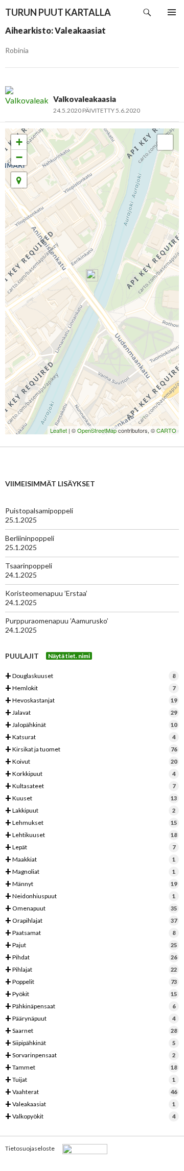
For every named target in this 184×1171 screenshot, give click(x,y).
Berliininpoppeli (29, 538)
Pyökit (91, 994)
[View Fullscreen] (165, 142)
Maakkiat (90, 859)
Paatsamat (90, 933)
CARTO (166, 430)
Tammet (91, 1067)
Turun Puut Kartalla (58, 12)
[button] (19, 180)
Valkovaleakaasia (84, 98)
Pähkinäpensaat (90, 1006)
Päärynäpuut (90, 1018)
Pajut (91, 945)
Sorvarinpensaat (90, 1055)
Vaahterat (91, 1092)
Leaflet (58, 430)
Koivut (91, 762)
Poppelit (91, 982)
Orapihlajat (91, 921)
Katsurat (90, 737)
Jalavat (91, 713)
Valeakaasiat (90, 1104)
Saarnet (91, 1031)
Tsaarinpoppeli (28, 565)
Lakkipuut (90, 810)
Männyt (91, 884)
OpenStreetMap (97, 430)
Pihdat (91, 957)
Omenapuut (91, 908)
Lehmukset (91, 823)
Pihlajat (91, 970)
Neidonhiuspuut (90, 896)
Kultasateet (90, 786)
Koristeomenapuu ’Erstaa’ (46, 593)
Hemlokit (90, 688)
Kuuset (91, 798)
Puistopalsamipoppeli (39, 510)
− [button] (19, 157)
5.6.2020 (128, 110)
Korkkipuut (90, 774)
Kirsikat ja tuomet (91, 749)
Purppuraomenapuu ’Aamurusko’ (56, 620)
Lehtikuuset (91, 835)
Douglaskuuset (90, 676)
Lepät (90, 847)
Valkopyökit (90, 1116)
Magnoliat (90, 872)
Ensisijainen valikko (171, 12)
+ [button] (19, 142)
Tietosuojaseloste (30, 1148)
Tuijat (90, 1080)
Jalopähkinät (91, 725)
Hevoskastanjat (91, 700)
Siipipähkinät (90, 1043)
